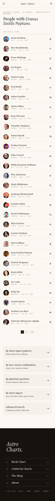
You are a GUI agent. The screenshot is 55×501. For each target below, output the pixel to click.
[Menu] (4, 4)
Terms (29, 491)
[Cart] (51, 4)
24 (32, 332)
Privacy (37, 491)
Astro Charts (27, 3)
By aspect (27, 12)
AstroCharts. (14, 446)
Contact (46, 491)
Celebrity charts (11, 12)
